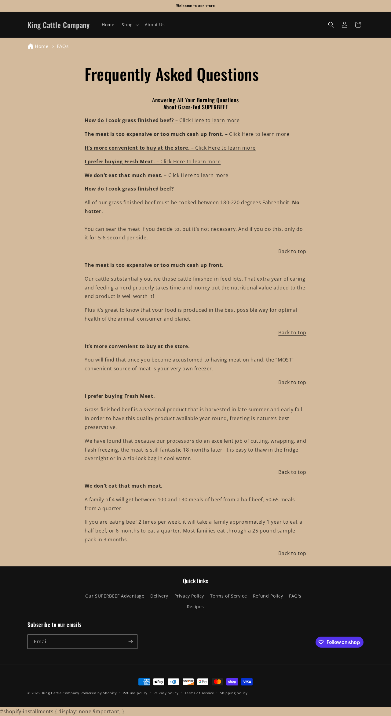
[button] (129, 24)
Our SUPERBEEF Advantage (114, 596)
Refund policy (135, 693)
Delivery (159, 596)
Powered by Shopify (99, 693)
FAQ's (295, 596)
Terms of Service (228, 596)
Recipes (195, 606)
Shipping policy (234, 693)
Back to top (292, 251)
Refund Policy (268, 596)
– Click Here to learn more (162, 120)
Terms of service (199, 693)
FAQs (62, 46)
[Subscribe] (130, 641)
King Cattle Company (61, 693)
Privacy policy (166, 693)
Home (41, 46)
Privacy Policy (189, 596)
